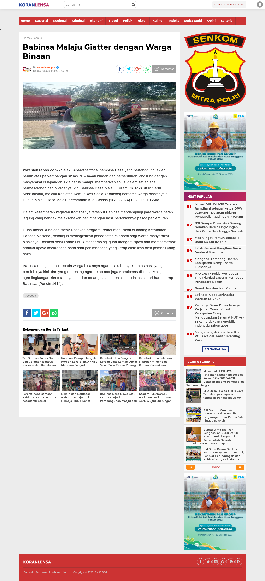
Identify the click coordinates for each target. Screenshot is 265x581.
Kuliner (158, 21)
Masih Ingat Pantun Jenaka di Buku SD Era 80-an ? (217, 240)
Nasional (41, 21)
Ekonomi (96, 21)
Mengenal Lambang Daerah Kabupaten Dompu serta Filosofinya (216, 263)
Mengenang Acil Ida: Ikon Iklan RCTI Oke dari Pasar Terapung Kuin (218, 336)
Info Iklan (54, 572)
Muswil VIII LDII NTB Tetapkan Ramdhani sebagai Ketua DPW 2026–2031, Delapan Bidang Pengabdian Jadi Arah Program (219, 210)
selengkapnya (215, 349)
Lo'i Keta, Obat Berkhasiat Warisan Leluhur (214, 297)
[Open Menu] (260, 4)
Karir (64, 572)
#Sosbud (30, 295)
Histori (142, 21)
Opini (211, 21)
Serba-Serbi (193, 21)
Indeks (174, 21)
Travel (113, 21)
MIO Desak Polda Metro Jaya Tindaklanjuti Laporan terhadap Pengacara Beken (219, 278)
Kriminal (78, 21)
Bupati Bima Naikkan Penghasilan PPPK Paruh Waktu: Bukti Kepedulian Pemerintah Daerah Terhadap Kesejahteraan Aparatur (212, 436)
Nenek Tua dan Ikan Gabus (215, 288)
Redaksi (28, 572)
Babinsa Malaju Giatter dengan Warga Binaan (97, 51)
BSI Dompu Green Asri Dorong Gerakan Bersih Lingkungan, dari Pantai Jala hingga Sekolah (219, 227)
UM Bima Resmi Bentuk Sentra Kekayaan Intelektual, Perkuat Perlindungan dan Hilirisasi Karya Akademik (223, 454)
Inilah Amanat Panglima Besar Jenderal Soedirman (218, 250)
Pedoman (41, 572)
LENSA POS (100, 572)
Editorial (227, 21)
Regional (60, 21)
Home (25, 21)
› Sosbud (36, 38)
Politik (127, 21)
